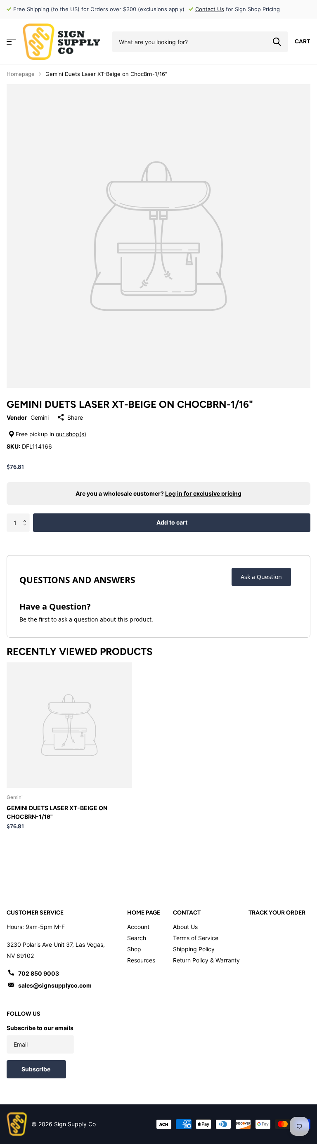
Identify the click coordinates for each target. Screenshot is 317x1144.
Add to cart (171, 522)
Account (138, 926)
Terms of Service (195, 937)
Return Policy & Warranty (206, 960)
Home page (143, 912)
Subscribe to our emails (40, 1027)
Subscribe (36, 1069)
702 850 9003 (38, 973)
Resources (141, 960)
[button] (26, 515)
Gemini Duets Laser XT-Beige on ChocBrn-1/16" (57, 812)
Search (136, 937)
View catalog (11, 41)
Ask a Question (261, 577)
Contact (187, 912)
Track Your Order (276, 912)
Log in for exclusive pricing (203, 493)
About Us (185, 926)
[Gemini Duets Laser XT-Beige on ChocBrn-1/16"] (69, 725)
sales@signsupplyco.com (55, 985)
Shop (134, 949)
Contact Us (209, 9)
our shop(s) (71, 433)
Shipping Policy (194, 949)
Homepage (21, 74)
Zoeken (276, 41)
